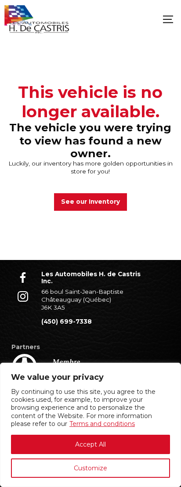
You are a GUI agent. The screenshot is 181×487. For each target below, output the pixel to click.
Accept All (90, 444)
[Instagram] (23, 296)
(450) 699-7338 (66, 321)
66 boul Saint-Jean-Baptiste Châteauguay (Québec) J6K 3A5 (82, 299)
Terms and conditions (102, 424)
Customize (90, 468)
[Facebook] (23, 277)
